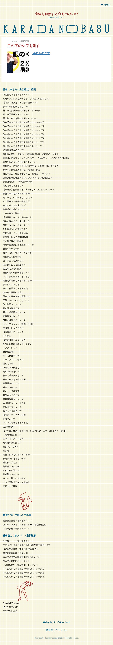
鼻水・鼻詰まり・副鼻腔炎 (15, 288)
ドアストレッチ (10, 348)
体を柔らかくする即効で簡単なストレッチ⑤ (23, 126)
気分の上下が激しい (12, 367)
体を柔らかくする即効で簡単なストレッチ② (23, 142)
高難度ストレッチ (11, 316)
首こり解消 (8, 427)
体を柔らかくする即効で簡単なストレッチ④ (23, 134)
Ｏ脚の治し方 (9, 419)
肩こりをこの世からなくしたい (17, 197)
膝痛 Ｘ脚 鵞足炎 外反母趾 (17, 253)
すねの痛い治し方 (11, 470)
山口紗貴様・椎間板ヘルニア (16, 528)
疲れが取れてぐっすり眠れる (16, 221)
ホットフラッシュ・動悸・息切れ (18, 324)
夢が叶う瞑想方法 (11, 308)
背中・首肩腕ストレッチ (14, 312)
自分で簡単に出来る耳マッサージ (18, 245)
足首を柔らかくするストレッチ (17, 280)
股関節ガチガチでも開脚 (14, 415)
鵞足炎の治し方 (10, 462)
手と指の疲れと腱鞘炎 (14, 241)
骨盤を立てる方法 (11, 249)
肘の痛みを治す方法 (12, 257)
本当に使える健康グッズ (14, 205)
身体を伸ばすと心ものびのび (56, 14)
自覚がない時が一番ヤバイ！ (16, 272)
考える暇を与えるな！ (13, 185)
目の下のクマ (41, 53)
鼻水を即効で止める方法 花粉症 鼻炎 (21, 170)
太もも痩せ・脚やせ (12, 213)
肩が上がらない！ (11, 371)
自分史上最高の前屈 (12, 292)
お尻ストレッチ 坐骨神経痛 (15, 237)
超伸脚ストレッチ (11, 474)
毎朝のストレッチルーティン (16, 225)
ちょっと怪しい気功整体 (14, 478)
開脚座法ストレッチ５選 (14, 403)
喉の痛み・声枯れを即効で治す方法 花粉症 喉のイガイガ (31, 166)
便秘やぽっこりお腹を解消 (15, 233)
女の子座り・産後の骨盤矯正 (16, 201)
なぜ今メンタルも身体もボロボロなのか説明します (26, 98)
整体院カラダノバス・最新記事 (19, 535)
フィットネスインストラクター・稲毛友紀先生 (24, 524)
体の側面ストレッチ (12, 304)
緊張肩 (6, 450)
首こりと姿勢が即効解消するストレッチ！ (22, 110)
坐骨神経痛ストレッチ (13, 399)
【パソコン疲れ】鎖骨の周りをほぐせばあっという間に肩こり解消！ (35, 431)
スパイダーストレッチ (13, 439)
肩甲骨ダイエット (11, 383)
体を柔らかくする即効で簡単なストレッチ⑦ (23, 122)
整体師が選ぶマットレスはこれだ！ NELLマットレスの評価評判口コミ (36, 158)
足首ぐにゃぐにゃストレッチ (16, 454)
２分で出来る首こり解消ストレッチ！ (20, 162)
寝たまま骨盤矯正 (11, 391)
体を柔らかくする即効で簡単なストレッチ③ (23, 138)
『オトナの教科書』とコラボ (16, 276)
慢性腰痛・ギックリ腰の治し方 (17, 217)
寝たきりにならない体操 (14, 458)
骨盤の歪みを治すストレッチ (16, 193)
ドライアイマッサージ (13, 359)
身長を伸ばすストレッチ (14, 320)
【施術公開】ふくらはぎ (14, 340)
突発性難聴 (8, 352)
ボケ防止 (7, 336)
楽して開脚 (8, 363)
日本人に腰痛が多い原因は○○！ (17, 296)
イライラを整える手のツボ (15, 423)
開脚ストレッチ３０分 (13, 328)
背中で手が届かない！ (13, 375)
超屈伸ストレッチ (11, 466)
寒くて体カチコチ (11, 356)
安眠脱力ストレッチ (12, 407)
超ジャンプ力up (10, 446)
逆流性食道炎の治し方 (13, 150)
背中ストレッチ (10, 387)
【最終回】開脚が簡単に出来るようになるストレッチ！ (28, 189)
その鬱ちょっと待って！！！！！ (18, 94)
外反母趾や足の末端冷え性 (15, 229)
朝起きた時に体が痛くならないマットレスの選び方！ (27, 178)
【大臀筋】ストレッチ (13, 332)
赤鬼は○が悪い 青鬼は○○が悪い (18, 181)
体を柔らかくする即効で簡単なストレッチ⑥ (23, 130)
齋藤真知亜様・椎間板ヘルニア (17, 520)
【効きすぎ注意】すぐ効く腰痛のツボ (20, 102)
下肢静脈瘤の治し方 (12, 435)
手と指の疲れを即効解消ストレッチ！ (20, 118)
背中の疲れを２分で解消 (14, 379)
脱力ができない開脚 (12, 268)
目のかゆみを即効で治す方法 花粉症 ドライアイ (26, 174)
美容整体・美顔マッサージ (15, 209)
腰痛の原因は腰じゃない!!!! (15, 106)
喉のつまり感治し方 (12, 411)
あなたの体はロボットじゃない (17, 344)
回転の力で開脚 (10, 486)
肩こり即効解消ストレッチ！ (16, 114)
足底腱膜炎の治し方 (12, 443)
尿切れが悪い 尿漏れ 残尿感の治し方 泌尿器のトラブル (31, 154)
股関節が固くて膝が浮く (14, 265)
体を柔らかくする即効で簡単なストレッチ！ (23, 146)
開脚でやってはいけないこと (16, 300)
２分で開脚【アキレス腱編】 (16, 482)
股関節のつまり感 (11, 284)
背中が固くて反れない (13, 261)
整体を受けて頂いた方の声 (17, 515)
